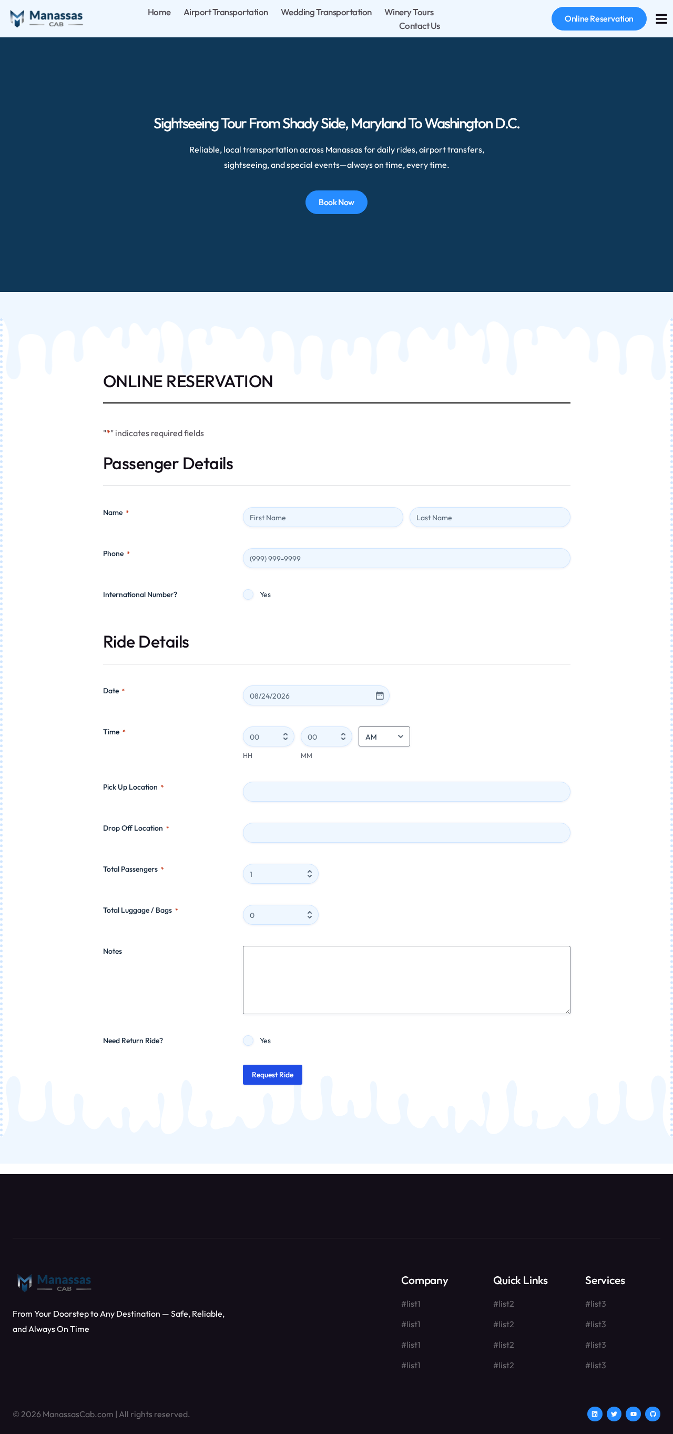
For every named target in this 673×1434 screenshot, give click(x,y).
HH (247, 755)
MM (306, 755)
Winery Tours (409, 11)
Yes (265, 594)
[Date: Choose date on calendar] (379, 695)
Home (159, 11)
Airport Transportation (225, 11)
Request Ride (272, 1074)
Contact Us (419, 25)
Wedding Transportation (326, 11)
